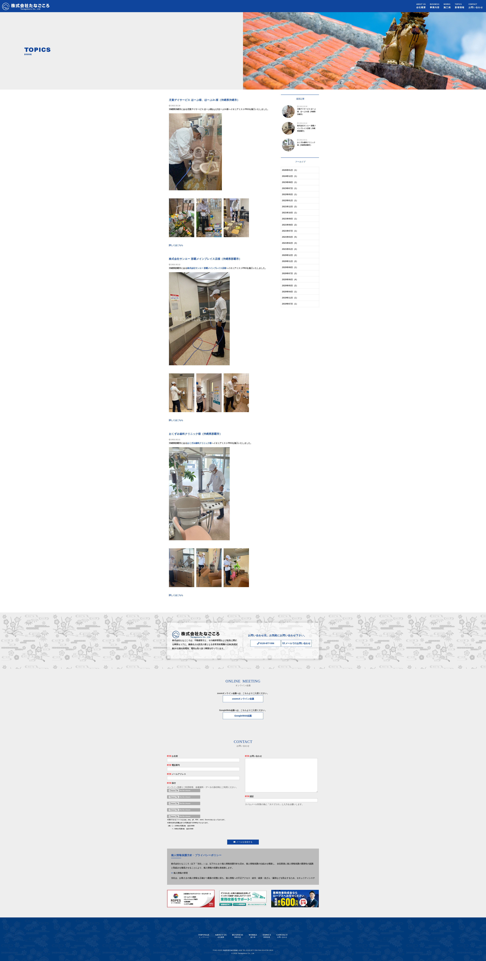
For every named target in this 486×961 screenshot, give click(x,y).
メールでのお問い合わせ (297, 643)
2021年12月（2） (290, 206)
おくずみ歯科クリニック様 (199, 443)
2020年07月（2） (290, 273)
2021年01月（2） (290, 249)
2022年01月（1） (290, 200)
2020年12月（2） (290, 255)
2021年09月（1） (290, 219)
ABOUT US (421, 6)
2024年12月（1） (290, 176)
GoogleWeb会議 (243, 715)
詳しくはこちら (176, 245)
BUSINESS (435, 6)
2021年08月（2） (290, 225)
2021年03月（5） (290, 237)
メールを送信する (244, 842)
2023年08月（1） (290, 182)
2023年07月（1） (290, 188)
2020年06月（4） (290, 279)
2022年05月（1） (290, 194)
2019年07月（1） (290, 304)
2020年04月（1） (290, 292)
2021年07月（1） (290, 231)
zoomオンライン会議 (243, 699)
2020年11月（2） (290, 261)
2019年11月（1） (290, 298)
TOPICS (459, 6)
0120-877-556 (266, 643)
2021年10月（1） (290, 213)
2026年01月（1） (290, 170)
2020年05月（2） (290, 286)
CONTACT (476, 6)
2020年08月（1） (290, 267)
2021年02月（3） (290, 243)
